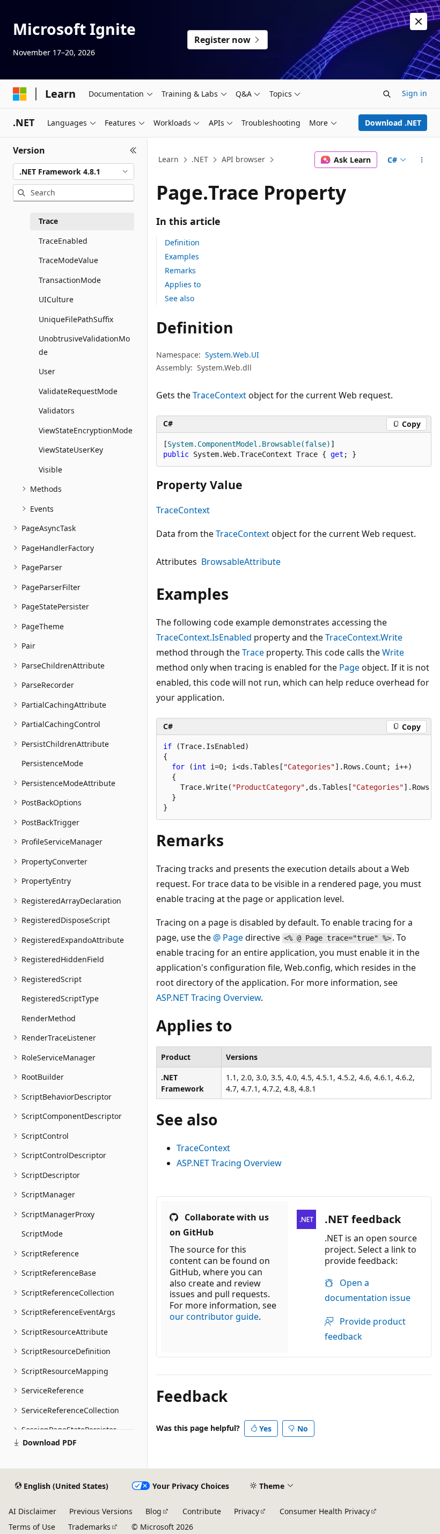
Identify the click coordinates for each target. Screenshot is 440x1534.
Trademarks (89, 1527)
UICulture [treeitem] (56, 299)
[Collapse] (133, 150)
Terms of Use (32, 1527)
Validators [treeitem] (57, 410)
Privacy (246, 1511)
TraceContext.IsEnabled (204, 637)
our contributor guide (214, 1316)
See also (179, 298)
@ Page (228, 937)
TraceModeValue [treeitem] (68, 260)
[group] (293, 777)
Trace (253, 652)
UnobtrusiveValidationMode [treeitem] (84, 345)
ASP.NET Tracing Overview (208, 998)
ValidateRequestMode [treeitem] (78, 391)
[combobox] (73, 171)
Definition (182, 242)
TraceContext (219, 395)
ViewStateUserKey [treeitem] (71, 450)
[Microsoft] (20, 94)
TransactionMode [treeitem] (70, 280)
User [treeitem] (47, 371)
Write (393, 652)
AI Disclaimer (32, 1511)
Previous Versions (101, 1511)
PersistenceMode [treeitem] (52, 763)
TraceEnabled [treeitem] (63, 241)
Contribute (201, 1511)
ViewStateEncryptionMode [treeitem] (86, 430)
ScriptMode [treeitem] (42, 1233)
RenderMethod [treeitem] (48, 1018)
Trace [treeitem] (48, 221)
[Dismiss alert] (418, 21)
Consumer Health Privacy (325, 1511)
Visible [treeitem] (50, 469)
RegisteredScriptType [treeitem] (60, 998)
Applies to (183, 284)
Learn (168, 159)
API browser (243, 159)
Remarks (180, 270)
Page (349, 667)
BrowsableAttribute (241, 562)
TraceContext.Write (363, 637)
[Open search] (387, 94)
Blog (153, 1511)
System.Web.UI (232, 355)
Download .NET (393, 123)
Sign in (414, 93)
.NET (200, 159)
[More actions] (422, 160)
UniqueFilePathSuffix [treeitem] (76, 319)
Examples (182, 256)
